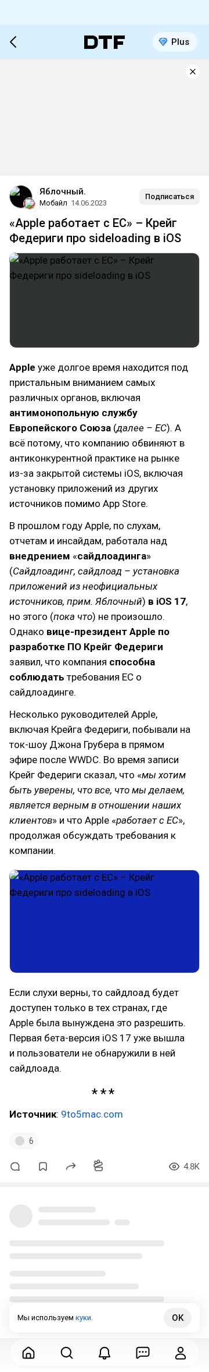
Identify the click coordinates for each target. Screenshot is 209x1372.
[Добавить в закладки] (43, 1166)
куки (83, 1317)
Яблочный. (62, 191)
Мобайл (53, 202)
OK (177, 1318)
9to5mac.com (92, 1114)
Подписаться (169, 196)
